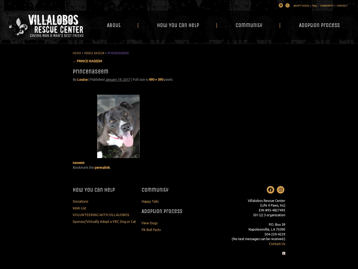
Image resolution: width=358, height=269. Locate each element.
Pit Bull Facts (151, 230)
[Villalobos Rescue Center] (44, 25)
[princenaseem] (118, 121)
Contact (342, 5)
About (113, 25)
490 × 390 (156, 79)
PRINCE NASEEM (94, 53)
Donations (80, 201)
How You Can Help (178, 25)
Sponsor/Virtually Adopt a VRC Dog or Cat (104, 221)
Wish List (79, 208)
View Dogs (150, 223)
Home (77, 53)
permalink (102, 167)
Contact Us (277, 244)
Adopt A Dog (301, 5)
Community (327, 5)
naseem (79, 162)
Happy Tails (150, 201)
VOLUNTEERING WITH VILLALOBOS (101, 215)
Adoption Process (319, 25)
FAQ (315, 5)
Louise (82, 79)
